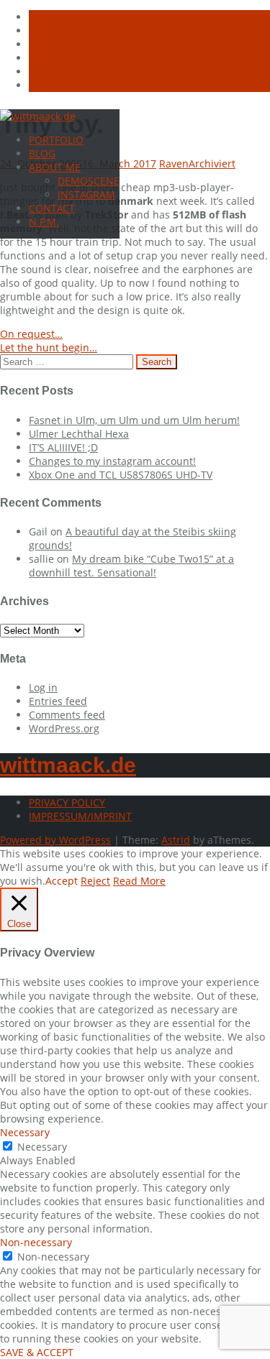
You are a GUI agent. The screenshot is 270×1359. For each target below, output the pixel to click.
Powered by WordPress (55, 840)
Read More (139, 881)
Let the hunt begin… (48, 347)
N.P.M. (44, 222)
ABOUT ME (55, 167)
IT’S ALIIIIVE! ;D (63, 447)
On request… (31, 334)
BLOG (42, 153)
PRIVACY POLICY (67, 802)
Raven (174, 163)
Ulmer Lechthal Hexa (79, 434)
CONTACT (52, 208)
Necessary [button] (25, 1132)
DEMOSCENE (89, 181)
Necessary (42, 1146)
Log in (43, 687)
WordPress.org (64, 728)
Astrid (175, 840)
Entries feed (58, 701)
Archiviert (212, 163)
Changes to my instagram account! (112, 461)
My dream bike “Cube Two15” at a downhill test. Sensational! (131, 565)
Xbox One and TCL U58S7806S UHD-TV (120, 475)
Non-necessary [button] (36, 1242)
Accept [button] (61, 881)
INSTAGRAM (86, 194)
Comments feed (67, 715)
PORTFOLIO (56, 140)
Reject (95, 881)
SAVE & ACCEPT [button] (36, 1352)
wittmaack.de (68, 765)
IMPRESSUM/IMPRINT (80, 816)
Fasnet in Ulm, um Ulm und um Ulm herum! (134, 420)
